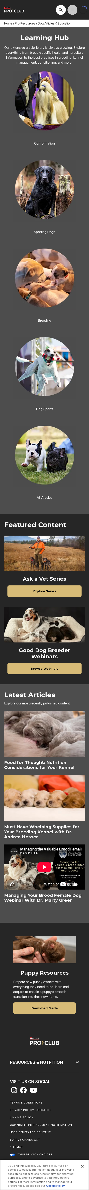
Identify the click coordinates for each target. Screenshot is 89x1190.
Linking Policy (21, 1117)
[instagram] (14, 1091)
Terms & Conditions (26, 1102)
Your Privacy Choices (34, 1154)
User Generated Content (30, 1132)
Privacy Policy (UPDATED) (30, 1110)
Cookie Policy (55, 1185)
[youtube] (33, 1091)
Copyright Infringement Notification (41, 1124)
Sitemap (16, 1147)
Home (8, 23)
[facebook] (23, 1091)
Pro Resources (25, 23)
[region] (44, 1175)
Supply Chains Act (25, 1139)
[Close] (82, 1166)
